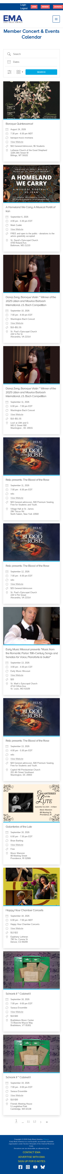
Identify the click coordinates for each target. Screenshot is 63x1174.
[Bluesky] (43, 1167)
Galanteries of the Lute (19, 826)
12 (34, 1121)
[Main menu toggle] (56, 19)
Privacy (46, 1139)
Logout (23, 8)
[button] (34, 7)
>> (47, 1122)
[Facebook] (20, 1167)
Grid (18, 72)
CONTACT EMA (31, 1152)
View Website (16, 142)
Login (23, 5)
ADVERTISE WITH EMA (31, 1157)
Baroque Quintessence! (19, 123)
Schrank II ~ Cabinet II (18, 993)
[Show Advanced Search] (9, 72)
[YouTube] (35, 1167)
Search (41, 72)
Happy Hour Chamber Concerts (24, 910)
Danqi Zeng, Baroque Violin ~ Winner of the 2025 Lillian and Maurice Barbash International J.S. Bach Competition (31, 301)
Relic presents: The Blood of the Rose (27, 479)
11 (28, 1121)
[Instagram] (28, 1167)
